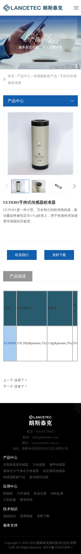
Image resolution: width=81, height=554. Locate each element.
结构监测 (57, 493)
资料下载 (59, 255)
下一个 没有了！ (15, 386)
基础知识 (9, 516)
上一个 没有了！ (15, 380)
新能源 (8, 493)
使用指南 (26, 516)
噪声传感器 (57, 464)
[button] (74, 186)
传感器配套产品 (45, 76)
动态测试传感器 (54, 471)
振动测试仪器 (38, 477)
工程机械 (9, 499)
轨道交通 (40, 493)
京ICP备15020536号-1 (58, 547)
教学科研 (26, 499)
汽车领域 (23, 493)
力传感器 (39, 464)
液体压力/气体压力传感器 (21, 471)
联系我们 (22, 255)
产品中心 (24, 76)
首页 (11, 76)
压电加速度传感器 (15, 464)
